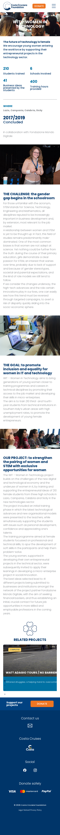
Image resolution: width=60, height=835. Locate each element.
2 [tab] (4, 685)
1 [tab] (4, 681)
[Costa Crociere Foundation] (15, 6)
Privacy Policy (36, 810)
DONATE (39, 6)
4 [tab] (4, 694)
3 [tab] (4, 690)
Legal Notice (24, 810)
